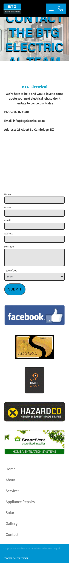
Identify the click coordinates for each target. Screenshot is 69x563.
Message (9, 246)
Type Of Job (10, 270)
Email (7, 220)
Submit (15, 289)
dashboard (25, 548)
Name (7, 194)
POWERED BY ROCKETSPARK (16, 558)
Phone (7, 207)
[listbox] (34, 277)
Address (8, 233)
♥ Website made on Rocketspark (46, 548)
